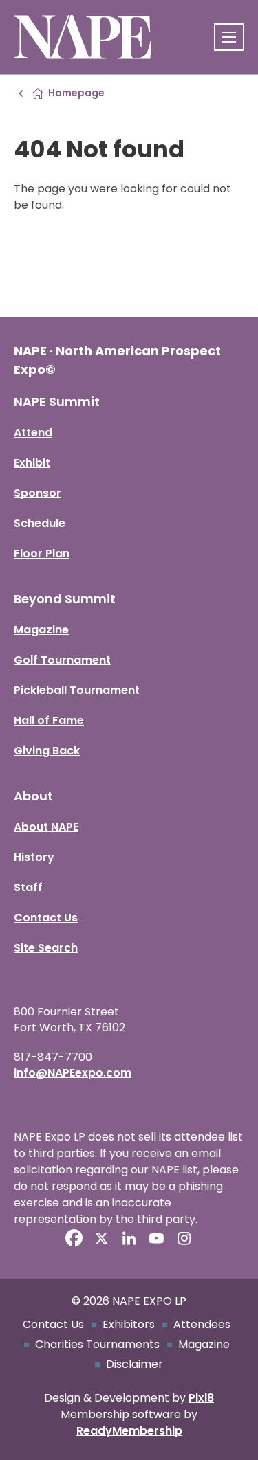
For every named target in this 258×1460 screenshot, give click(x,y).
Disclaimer (134, 1364)
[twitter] (102, 1238)
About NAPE (46, 827)
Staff (28, 887)
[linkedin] (129, 1238)
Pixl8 (201, 1398)
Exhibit (32, 463)
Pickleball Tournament (77, 690)
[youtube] (157, 1238)
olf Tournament (67, 660)
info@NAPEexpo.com (72, 1073)
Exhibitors (129, 1324)
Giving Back (47, 751)
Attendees (201, 1324)
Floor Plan (41, 553)
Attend (33, 432)
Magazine (41, 630)
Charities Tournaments (97, 1344)
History (34, 857)
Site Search (46, 948)
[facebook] (74, 1238)
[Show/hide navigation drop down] (229, 37)
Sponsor (37, 493)
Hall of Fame (49, 720)
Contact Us (46, 917)
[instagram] (184, 1238)
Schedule (39, 523)
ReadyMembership (129, 1431)
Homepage (76, 93)
